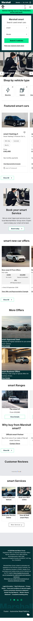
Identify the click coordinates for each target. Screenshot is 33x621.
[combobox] (16, 28)
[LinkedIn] (18, 600)
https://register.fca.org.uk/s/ (21, 573)
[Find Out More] (15, 291)
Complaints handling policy (20, 594)
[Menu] (30, 7)
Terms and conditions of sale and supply (18, 588)
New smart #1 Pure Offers (11, 270)
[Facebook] (11, 600)
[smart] (3, 7)
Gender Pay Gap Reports (11, 592)
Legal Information (8, 586)
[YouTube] (14, 600)
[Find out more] (16, 11)
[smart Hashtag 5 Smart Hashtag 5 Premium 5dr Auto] (15, 120)
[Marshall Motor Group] (6, 2)
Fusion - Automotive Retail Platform (16, 611)
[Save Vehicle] (24, 132)
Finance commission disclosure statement (16, 590)
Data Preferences (19, 586)
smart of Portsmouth (11, 168)
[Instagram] (21, 600)
